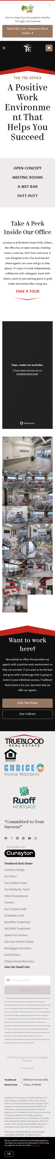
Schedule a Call (14, 915)
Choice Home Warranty (19, 961)
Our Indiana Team (15, 883)
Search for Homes (15, 935)
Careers (9, 902)
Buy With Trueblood (17, 922)
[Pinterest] (23, 838)
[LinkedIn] (17, 838)
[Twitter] (12, 838)
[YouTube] (29, 838)
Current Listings (14, 870)
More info (35, 1145)
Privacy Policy (14, 1015)
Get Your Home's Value (18, 941)
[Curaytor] (19, 856)
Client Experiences (16, 896)
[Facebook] (5, 838)
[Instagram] (35, 838)
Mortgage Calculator (17, 948)
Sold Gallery (12, 954)
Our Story (10, 876)
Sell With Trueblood (17, 928)
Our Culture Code (15, 909)
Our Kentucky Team (17, 889)
